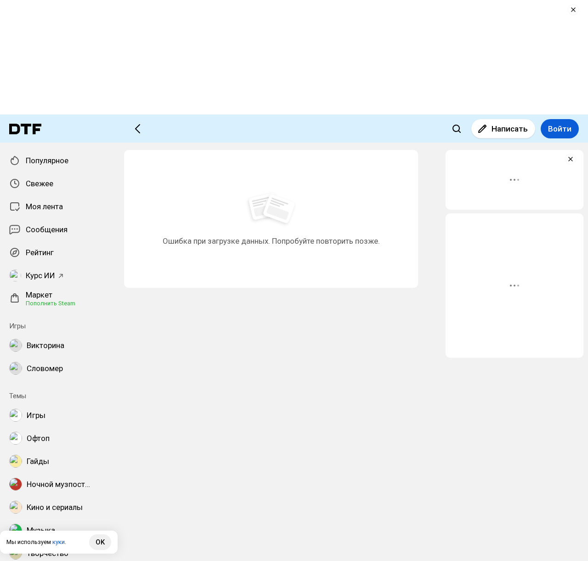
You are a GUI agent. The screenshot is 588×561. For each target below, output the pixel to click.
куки (58, 541)
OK (100, 542)
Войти (559, 128)
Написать (510, 128)
